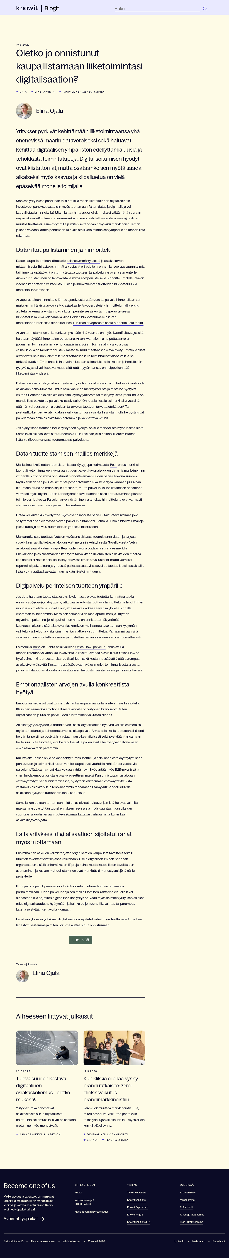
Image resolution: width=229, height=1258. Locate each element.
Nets (57, 537)
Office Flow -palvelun (90, 647)
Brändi (92, 1139)
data (23, 91)
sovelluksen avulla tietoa (34, 542)
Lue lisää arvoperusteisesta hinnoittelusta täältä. (108, 323)
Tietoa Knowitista (136, 1192)
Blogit (52, 8)
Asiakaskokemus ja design (40, 1134)
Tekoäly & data (116, 1139)
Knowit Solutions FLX (138, 1222)
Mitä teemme (187, 1199)
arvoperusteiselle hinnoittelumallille (107, 278)
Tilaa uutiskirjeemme (191, 1222)
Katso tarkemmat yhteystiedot (91, 1211)
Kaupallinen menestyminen (83, 91)
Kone (37, 647)
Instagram (198, 1241)
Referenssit (186, 1207)
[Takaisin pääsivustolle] (27, 9)
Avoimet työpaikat (21, 1218)
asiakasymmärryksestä (83, 261)
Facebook (219, 1241)
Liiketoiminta (45, 91)
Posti (113, 465)
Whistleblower (72, 1241)
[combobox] (157, 8)
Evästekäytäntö (13, 1241)
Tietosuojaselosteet (43, 1241)
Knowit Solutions (136, 1199)
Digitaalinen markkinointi (107, 1134)
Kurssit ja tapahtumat (192, 1214)
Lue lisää (136, 919)
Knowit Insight (135, 1214)
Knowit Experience (137, 1207)
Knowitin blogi (188, 1192)
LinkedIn (179, 1241)
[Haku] (205, 9)
